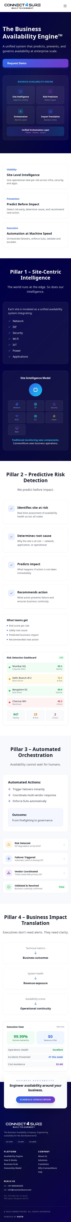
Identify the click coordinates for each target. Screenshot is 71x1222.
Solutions (42, 1160)
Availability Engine (13, 1156)
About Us (42, 1156)
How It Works (10, 1160)
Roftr (20, 1217)
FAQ (40, 1172)
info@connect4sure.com (17, 1190)
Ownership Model (12, 1168)
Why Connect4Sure (47, 1168)
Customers (43, 1164)
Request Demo (16, 63)
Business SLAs (11, 1164)
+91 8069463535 (13, 1186)
